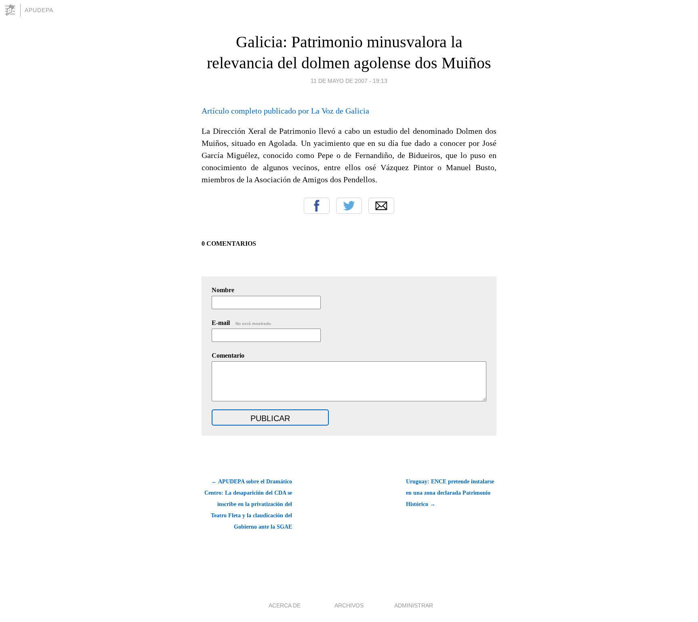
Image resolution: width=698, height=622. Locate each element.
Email (381, 206)
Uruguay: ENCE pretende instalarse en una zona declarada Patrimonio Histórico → (450, 493)
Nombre (223, 290)
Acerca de (285, 605)
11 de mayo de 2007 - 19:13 (349, 81)
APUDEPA (39, 10)
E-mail (242, 322)
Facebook (317, 206)
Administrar (413, 605)
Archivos (349, 605)
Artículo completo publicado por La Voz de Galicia (285, 110)
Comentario (228, 355)
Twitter (349, 206)
